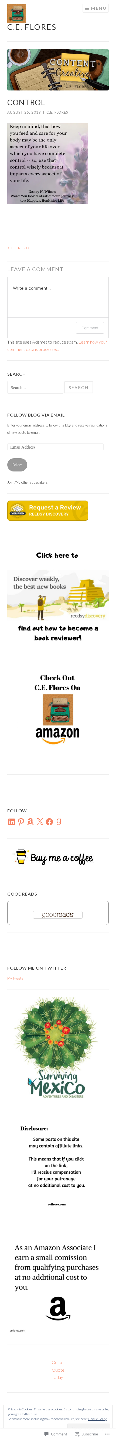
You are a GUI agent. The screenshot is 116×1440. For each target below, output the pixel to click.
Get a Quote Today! (58, 1369)
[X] (40, 821)
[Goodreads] (58, 821)
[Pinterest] (21, 821)
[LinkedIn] (11, 821)
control (19, 248)
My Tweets (15, 978)
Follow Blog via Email (36, 414)
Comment (89, 328)
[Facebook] (49, 821)
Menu (99, 8)
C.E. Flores (32, 27)
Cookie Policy (97, 1419)
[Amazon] (30, 821)
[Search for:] (35, 388)
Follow (17, 465)
